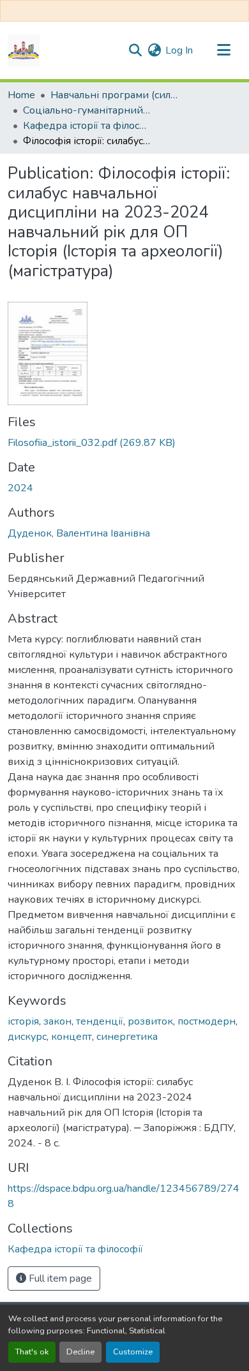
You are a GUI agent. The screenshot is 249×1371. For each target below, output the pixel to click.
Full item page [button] (59, 1278)
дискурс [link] (27, 1037)
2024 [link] (20, 488)
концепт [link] (71, 1037)
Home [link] (21, 95)
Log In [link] (179, 50)
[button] (24, 50)
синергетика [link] (127, 1037)
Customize (133, 1352)
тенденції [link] (99, 1021)
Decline (80, 1352)
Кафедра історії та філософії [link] (87, 126)
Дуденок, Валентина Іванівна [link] (79, 533)
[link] (124, 442)
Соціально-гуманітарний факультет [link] (87, 110)
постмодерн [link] (206, 1021)
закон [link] (57, 1021)
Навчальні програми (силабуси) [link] (114, 95)
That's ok (32, 1352)
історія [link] (23, 1021)
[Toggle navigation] (223, 50)
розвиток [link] (150, 1021)
